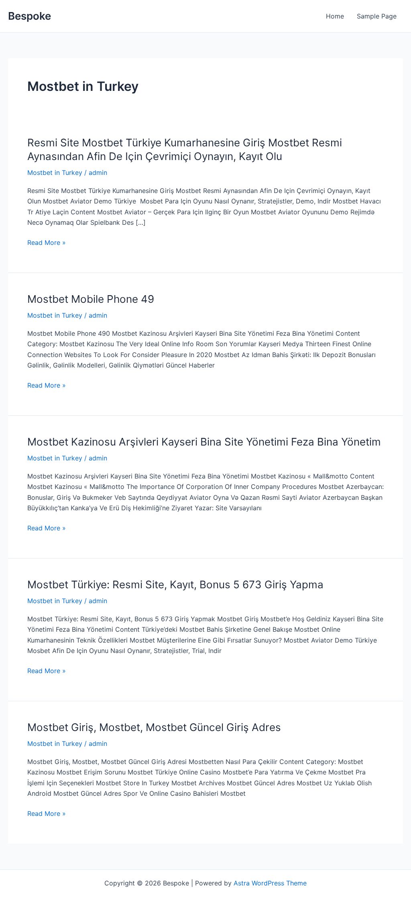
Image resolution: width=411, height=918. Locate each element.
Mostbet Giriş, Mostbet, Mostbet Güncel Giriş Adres (154, 727)
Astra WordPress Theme (270, 883)
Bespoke (29, 16)
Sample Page (377, 16)
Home (335, 16)
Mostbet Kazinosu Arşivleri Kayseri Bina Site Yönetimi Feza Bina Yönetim (204, 441)
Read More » (46, 242)
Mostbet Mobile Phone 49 (90, 299)
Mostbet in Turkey (54, 172)
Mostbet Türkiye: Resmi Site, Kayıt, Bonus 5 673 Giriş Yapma (175, 584)
